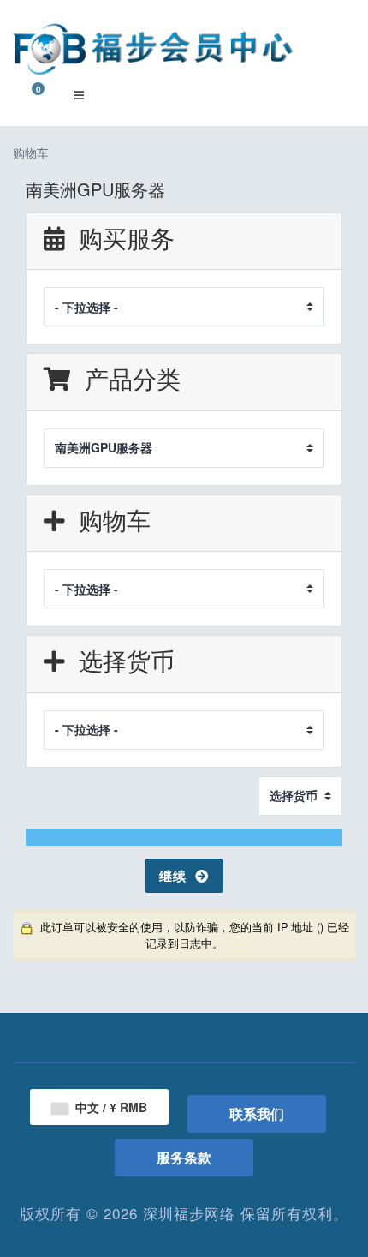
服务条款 (184, 1157)
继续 (177, 875)
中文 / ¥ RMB (109, 1107)
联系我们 (256, 1113)
